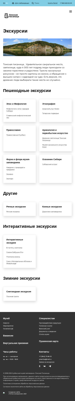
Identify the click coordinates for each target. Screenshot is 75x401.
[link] (4, 3)
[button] (20, 3)
